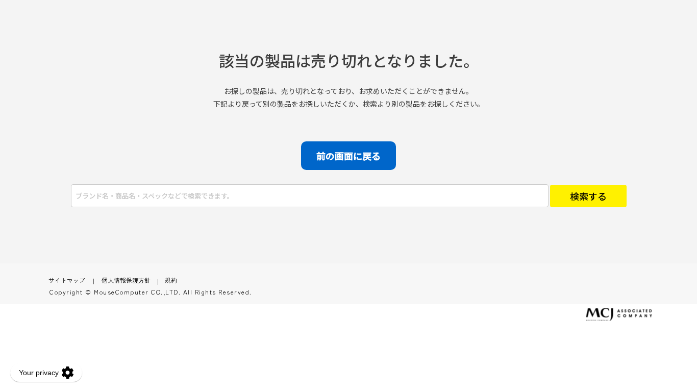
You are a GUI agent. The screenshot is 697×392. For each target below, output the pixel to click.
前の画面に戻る (348, 155)
